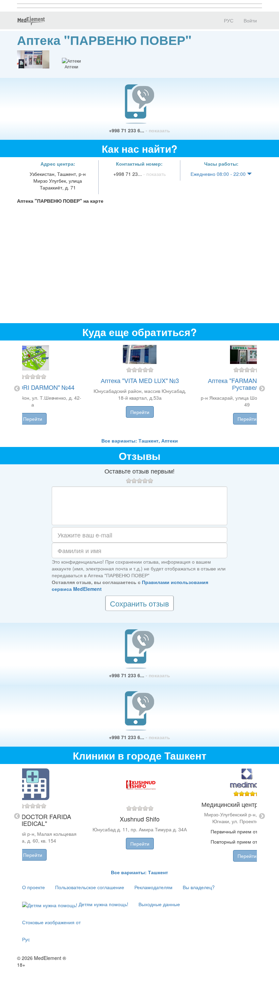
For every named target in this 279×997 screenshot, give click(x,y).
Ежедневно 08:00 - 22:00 (219, 173)
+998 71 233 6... (139, 130)
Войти (250, 20)
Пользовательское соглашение (89, 887)
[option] (139, 389)
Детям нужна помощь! (102, 904)
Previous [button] (17, 388)
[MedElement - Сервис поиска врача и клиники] (31, 20)
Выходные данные (159, 904)
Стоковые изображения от (51, 922)
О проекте (33, 887)
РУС (228, 20)
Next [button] (262, 388)
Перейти (32, 418)
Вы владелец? (199, 887)
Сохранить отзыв (139, 603)
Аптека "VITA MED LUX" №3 (140, 380)
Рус (26, 939)
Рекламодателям (153, 887)
